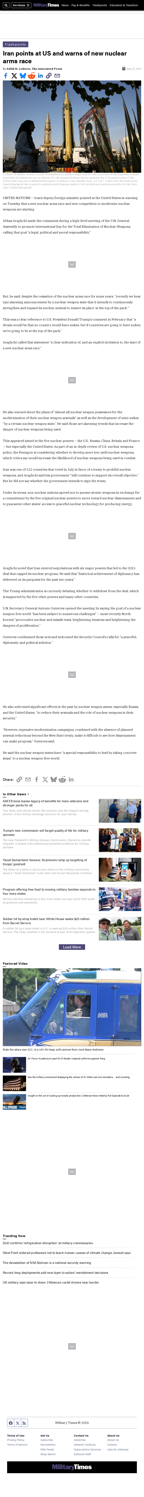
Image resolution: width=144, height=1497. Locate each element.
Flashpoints (100, 5)
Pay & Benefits (80, 5)
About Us (113, 1440)
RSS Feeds (47, 1449)
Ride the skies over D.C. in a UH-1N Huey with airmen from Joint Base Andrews (53, 1049)
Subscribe (46, 1440)
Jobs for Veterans (117, 1449)
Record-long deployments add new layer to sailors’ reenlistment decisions (55, 1272)
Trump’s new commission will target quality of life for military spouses (45, 832)
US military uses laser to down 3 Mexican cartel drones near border (51, 1282)
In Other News (14, 794)
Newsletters (48, 1444)
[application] (72, 1007)
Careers (112, 1444)
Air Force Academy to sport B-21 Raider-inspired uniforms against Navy (66, 1058)
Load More (72, 946)
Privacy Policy (15, 1440)
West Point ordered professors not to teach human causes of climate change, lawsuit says (66, 1252)
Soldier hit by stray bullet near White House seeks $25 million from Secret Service (46, 920)
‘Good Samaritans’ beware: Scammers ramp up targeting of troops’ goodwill (45, 862)
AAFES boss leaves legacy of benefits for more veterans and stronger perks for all (45, 803)
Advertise (80, 1440)
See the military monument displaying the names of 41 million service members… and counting (79, 1077)
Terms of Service (17, 1444)
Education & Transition (124, 5)
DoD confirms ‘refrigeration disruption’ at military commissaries (48, 1243)
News (65, 5)
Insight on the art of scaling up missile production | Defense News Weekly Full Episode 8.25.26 (78, 1095)
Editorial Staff (82, 1454)
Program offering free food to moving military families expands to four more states (49, 891)
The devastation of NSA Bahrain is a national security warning (47, 1262)
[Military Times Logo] (46, 5)
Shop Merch (48, 1454)
